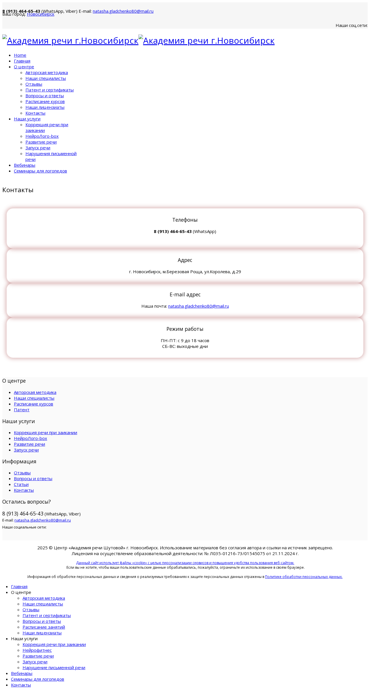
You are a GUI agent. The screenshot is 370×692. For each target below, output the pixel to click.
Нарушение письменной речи (54, 667)
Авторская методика (46, 72)
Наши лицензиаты (44, 107)
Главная (22, 61)
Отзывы (33, 84)
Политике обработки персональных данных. (304, 576)
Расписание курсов (45, 101)
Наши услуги (27, 119)
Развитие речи (41, 142)
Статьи (21, 484)
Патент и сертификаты (49, 90)
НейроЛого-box (42, 136)
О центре (24, 66)
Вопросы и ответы (44, 95)
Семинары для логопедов (40, 171)
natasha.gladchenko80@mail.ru (123, 11)
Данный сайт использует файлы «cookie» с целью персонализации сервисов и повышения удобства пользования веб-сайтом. (185, 562)
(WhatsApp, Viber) (77, 11)
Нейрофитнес (37, 650)
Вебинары (24, 165)
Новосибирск (40, 14)
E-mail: (116, 11)
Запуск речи (37, 147)
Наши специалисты (45, 78)
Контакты (35, 113)
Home (20, 55)
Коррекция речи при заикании (45, 432)
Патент (21, 409)
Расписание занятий (44, 627)
